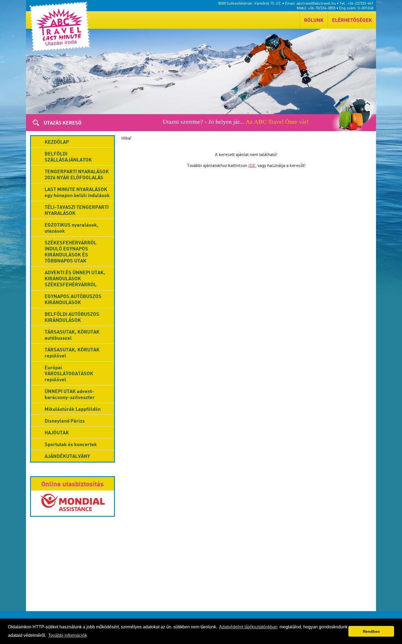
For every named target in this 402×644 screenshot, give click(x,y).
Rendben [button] (371, 631)
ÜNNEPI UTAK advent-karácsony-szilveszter (70, 394)
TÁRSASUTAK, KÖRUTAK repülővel (72, 352)
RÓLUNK (314, 20)
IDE (251, 165)
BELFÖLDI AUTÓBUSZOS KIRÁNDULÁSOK (72, 317)
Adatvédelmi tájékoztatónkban (248, 627)
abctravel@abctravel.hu (316, 3)
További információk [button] (67, 635)
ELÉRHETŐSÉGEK (352, 20)
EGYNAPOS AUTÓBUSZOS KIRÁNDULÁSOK (73, 299)
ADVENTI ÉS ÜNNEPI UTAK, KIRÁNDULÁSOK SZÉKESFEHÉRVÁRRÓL (75, 278)
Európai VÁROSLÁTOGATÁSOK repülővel (69, 373)
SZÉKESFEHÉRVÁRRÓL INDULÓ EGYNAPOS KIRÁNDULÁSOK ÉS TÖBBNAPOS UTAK (71, 251)
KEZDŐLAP (57, 142)
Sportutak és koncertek (71, 444)
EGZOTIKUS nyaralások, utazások (71, 228)
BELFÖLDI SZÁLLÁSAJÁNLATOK (68, 157)
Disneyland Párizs (65, 421)
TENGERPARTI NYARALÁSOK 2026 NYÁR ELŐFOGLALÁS (77, 174)
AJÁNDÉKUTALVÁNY (67, 456)
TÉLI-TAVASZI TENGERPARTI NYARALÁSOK (77, 210)
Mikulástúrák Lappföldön (73, 409)
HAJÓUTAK (57, 432)
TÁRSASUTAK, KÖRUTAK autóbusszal (72, 335)
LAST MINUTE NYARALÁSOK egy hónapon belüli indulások (77, 192)
